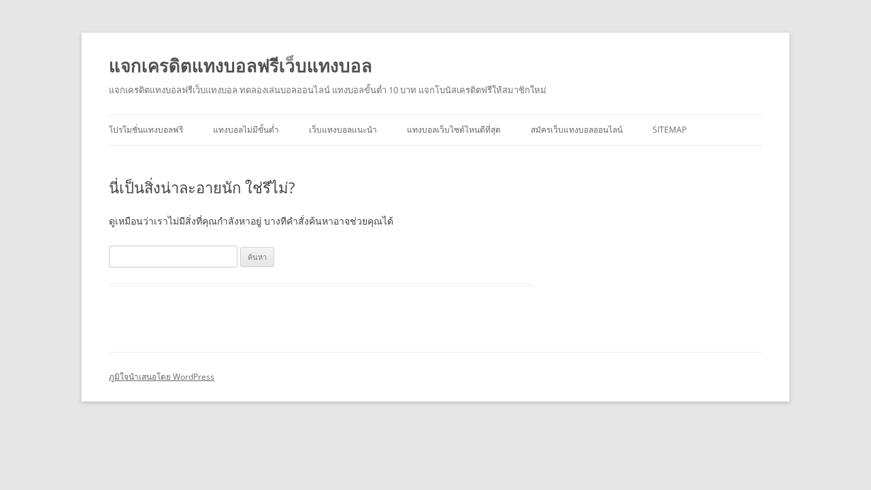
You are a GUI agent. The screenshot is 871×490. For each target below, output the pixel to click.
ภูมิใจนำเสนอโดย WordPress (161, 376)
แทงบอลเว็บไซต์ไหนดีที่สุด (454, 129)
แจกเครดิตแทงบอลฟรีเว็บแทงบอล (240, 65)
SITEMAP (670, 129)
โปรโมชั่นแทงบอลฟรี (146, 129)
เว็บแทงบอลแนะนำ (343, 129)
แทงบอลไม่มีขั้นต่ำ (246, 129)
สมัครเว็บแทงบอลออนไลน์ (577, 129)
